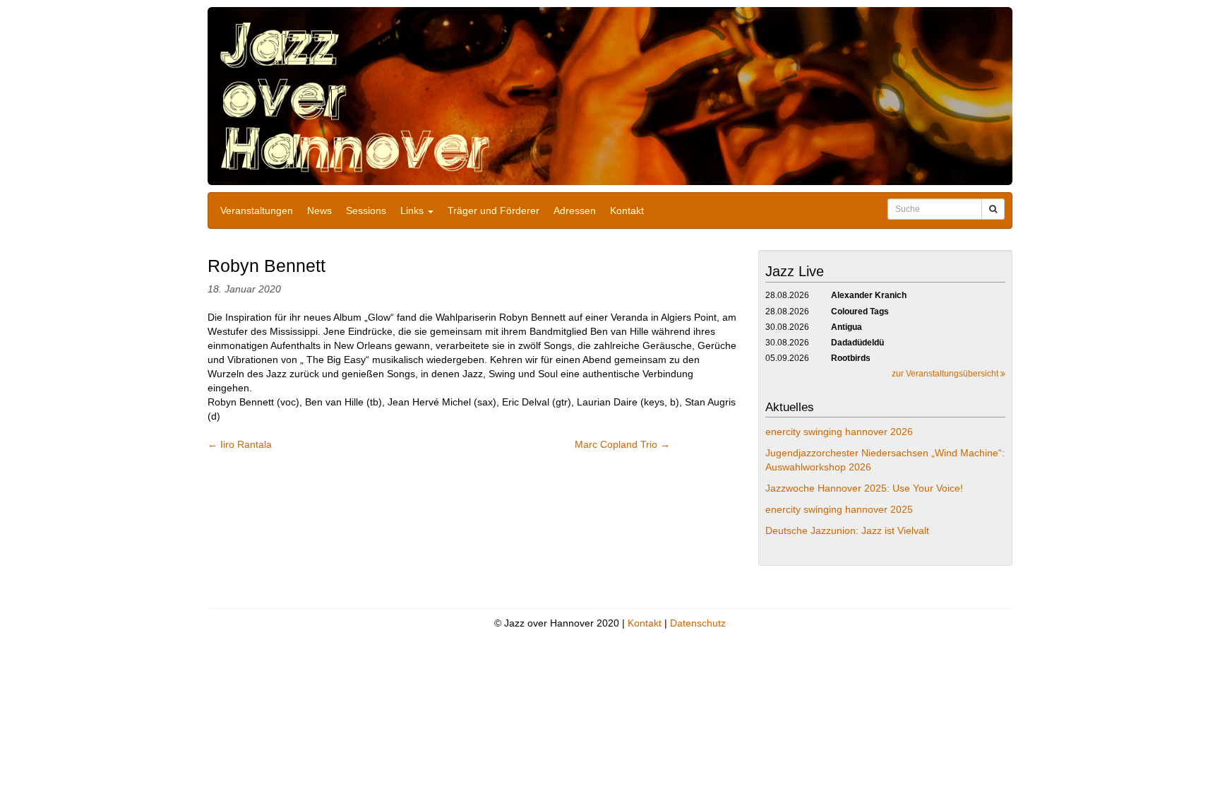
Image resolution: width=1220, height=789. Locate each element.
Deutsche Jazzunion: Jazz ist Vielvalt (847, 530)
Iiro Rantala (240, 444)
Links (413, 210)
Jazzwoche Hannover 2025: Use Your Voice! (864, 488)
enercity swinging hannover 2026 (839, 431)
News (319, 210)
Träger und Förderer (493, 210)
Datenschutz (698, 623)
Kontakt (627, 210)
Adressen (575, 210)
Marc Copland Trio (622, 444)
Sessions (366, 210)
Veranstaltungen (256, 210)
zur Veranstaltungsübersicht (946, 374)
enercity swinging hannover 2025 (839, 509)
